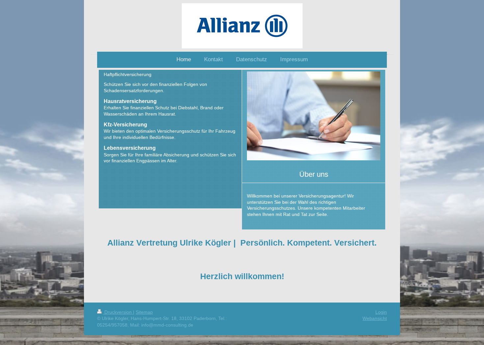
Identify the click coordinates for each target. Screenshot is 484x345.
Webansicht (375, 318)
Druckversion (118, 312)
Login (381, 312)
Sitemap (144, 312)
